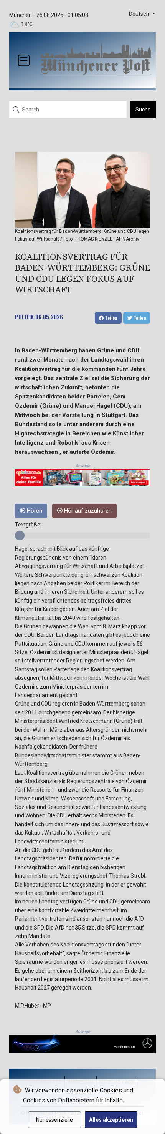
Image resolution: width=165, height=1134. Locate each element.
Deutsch (140, 14)
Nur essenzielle (54, 1120)
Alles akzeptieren (111, 1120)
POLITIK (24, 316)
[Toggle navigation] (24, 60)
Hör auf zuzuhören (87, 511)
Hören (33, 511)
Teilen (110, 317)
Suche (143, 109)
